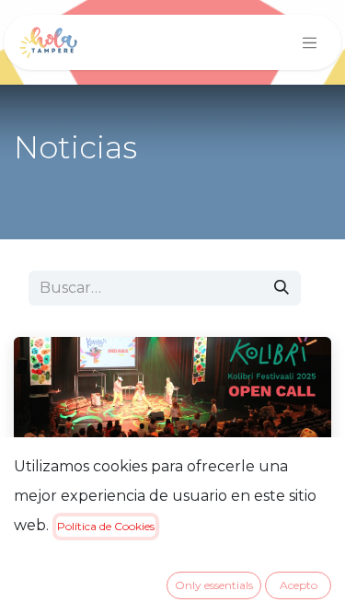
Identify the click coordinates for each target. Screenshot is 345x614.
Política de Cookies (106, 526)
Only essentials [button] (214, 585)
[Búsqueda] (281, 288)
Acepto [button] (298, 585)
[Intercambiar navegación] (310, 42)
